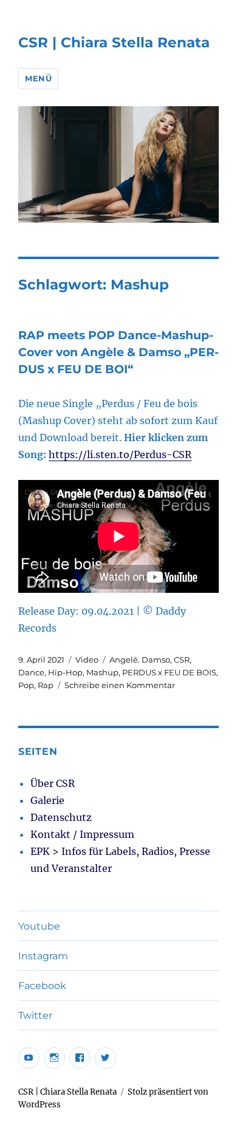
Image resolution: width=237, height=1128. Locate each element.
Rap (45, 685)
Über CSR (52, 783)
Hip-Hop (65, 672)
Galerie (47, 800)
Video (86, 659)
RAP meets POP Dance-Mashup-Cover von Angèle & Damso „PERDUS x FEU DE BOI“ (118, 352)
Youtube (39, 926)
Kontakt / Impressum (82, 834)
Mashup (102, 672)
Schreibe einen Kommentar (119, 685)
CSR (182, 659)
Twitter (35, 1015)
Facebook (42, 985)
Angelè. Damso (139, 659)
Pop (26, 685)
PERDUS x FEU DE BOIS (169, 672)
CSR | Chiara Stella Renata (114, 42)
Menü (38, 78)
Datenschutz (61, 817)
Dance (31, 672)
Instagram (43, 956)
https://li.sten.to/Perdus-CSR (120, 454)
